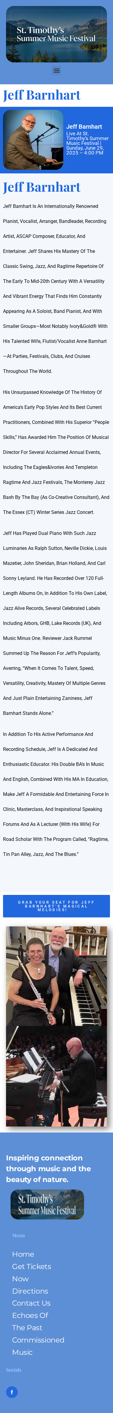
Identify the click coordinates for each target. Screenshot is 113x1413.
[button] (56, 70)
